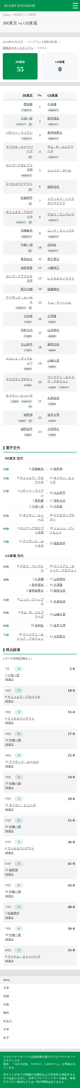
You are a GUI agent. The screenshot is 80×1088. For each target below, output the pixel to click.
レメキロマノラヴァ (60, 278)
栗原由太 (27, 259)
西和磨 (28, 104)
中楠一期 (27, 244)
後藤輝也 (53, 289)
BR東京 (28, 95)
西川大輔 (27, 289)
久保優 (51, 104)
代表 (6, 1004)
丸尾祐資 (53, 398)
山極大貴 (53, 360)
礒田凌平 (27, 429)
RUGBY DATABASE (19, 5)
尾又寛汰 (53, 259)
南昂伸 (28, 414)
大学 (6, 987)
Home (6, 14)
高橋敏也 (27, 230)
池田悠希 (27, 267)
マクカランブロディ (19, 379)
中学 (6, 1029)
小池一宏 (27, 118)
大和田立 (53, 429)
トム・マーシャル (59, 302)
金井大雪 (53, 414)
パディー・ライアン (19, 132)
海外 (6, 1012)
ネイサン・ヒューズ (19, 395)
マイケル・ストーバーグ (23, 956)
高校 (6, 996)
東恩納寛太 (54, 132)
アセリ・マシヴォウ (60, 214)
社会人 (7, 1021)
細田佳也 (53, 186)
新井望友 (53, 118)
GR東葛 (52, 95)
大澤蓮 (51, 316)
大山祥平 (27, 344)
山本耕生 (53, 330)
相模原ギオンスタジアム (18, 47)
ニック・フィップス (60, 230)
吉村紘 (51, 244)
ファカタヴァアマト (19, 183)
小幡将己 (53, 267)
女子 (6, 1037)
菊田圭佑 (53, 344)
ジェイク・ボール (59, 170)
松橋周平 (27, 198)
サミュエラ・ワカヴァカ (23, 696)
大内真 (28, 316)
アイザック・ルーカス (24, 761)
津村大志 (27, 330)
